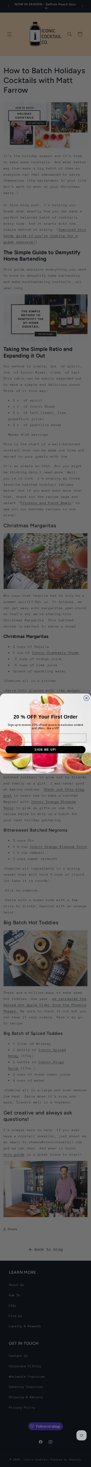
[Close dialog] (86, 698)
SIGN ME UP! (45, 749)
